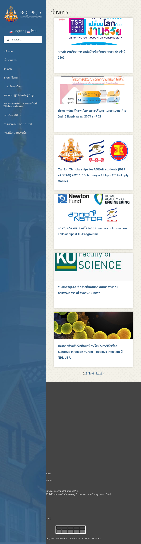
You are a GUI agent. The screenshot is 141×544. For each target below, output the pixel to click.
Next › (91, 373)
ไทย (33, 31)
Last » (100, 373)
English (18, 31)
